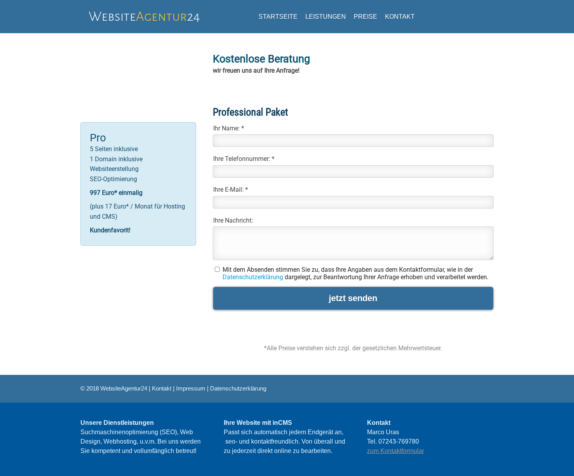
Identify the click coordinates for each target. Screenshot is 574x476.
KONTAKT (400, 16)
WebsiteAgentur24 (123, 388)
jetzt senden (353, 298)
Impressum (190, 388)
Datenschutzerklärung (253, 277)
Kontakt (161, 388)
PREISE (365, 16)
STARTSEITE (278, 16)
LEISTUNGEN (325, 16)
